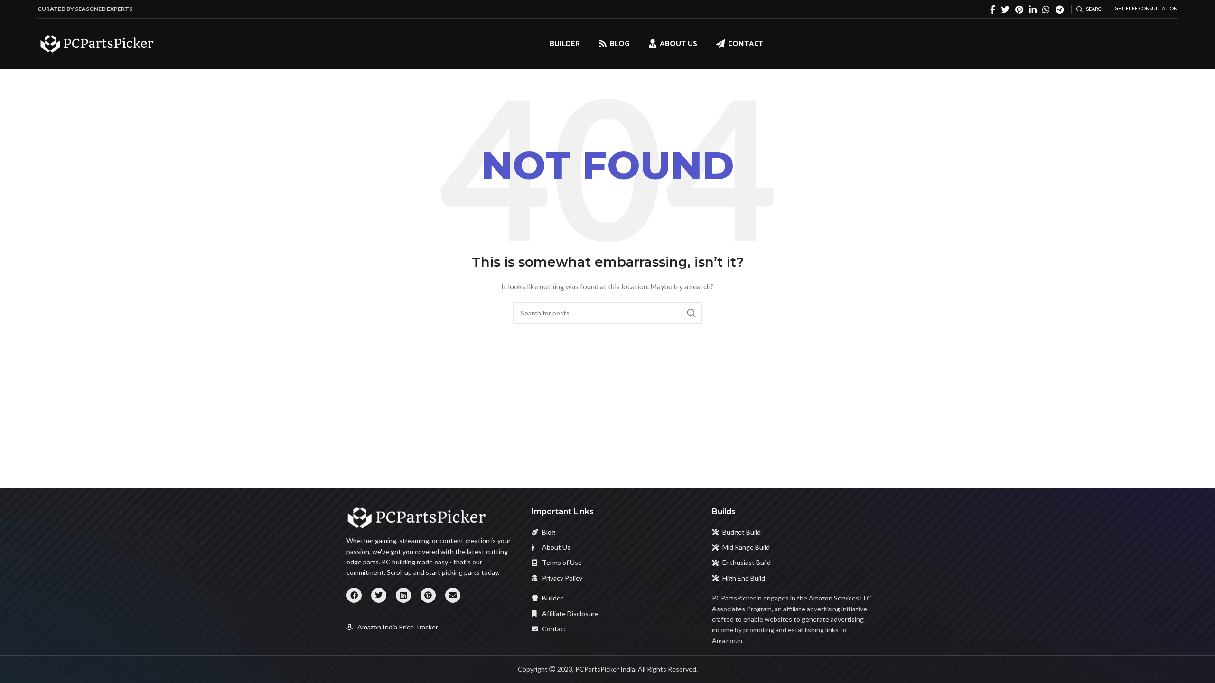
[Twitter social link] (1005, 9)
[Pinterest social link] (1019, 9)
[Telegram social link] (1059, 9)
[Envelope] (452, 595)
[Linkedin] (403, 595)
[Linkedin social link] (1032, 9)
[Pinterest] (428, 595)
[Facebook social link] (992, 9)
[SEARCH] (691, 313)
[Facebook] (354, 595)
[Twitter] (378, 595)
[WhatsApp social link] (1046, 9)
